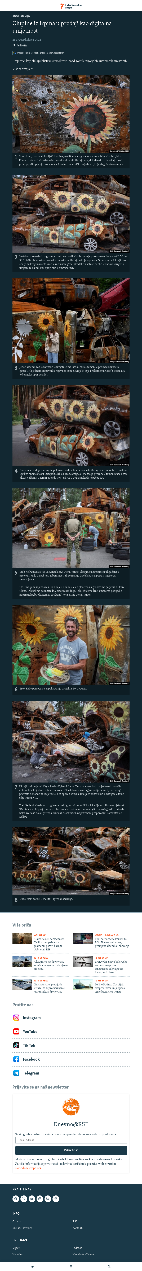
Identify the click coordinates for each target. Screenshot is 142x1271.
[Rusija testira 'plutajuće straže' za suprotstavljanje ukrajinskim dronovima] (22, 984)
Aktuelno (40, 935)
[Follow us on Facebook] (15, 1198)
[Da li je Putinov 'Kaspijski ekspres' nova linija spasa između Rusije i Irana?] (83, 984)
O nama (16, 1221)
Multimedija (21, 16)
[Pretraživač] (109, 1266)
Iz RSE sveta (41, 958)
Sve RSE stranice (22, 1228)
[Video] (33, 1266)
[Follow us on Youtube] (32, 1198)
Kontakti (78, 1228)
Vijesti (16, 1248)
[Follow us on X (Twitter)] (23, 1198)
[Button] (20, 46)
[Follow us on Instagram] (40, 1198)
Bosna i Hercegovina (106, 935)
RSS (75, 1221)
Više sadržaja (21, 69)
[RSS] (48, 1198)
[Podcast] (71, 1266)
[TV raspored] (55, 1198)
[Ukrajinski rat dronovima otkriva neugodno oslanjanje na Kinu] (22, 961)
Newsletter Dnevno (84, 1254)
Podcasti (77, 1248)
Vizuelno (17, 1254)
